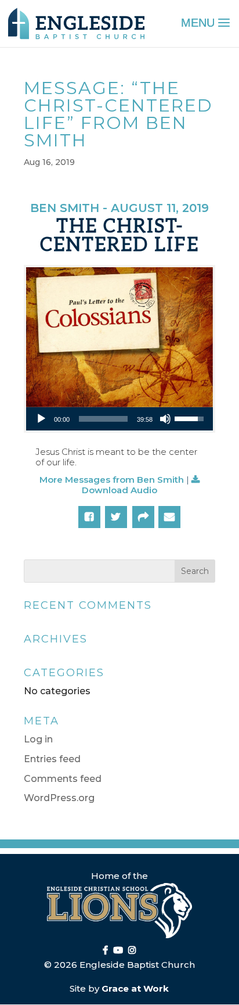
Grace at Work (135, 988)
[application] (119, 418)
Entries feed (52, 758)
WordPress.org (59, 797)
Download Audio (119, 490)
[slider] (103, 419)
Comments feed (63, 778)
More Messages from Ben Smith (111, 479)
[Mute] (165, 419)
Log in (38, 739)
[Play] (41, 419)
